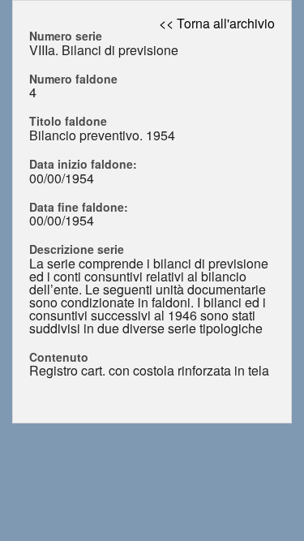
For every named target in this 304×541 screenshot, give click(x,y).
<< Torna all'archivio (217, 23)
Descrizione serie (76, 249)
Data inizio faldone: (83, 164)
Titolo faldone (68, 121)
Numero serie (65, 35)
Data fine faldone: (78, 207)
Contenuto (58, 357)
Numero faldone (73, 78)
